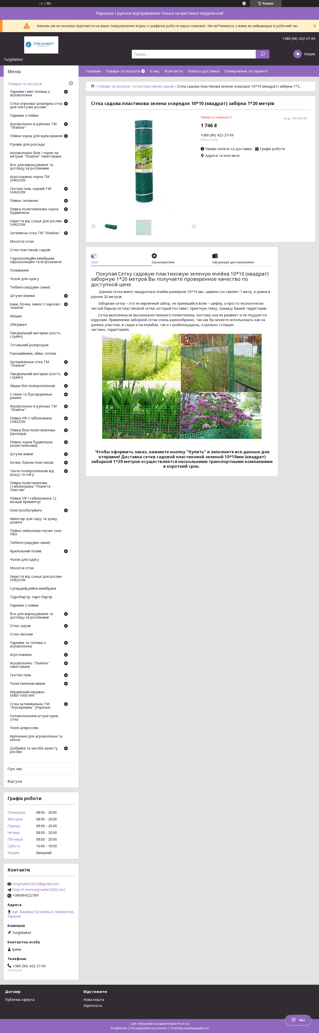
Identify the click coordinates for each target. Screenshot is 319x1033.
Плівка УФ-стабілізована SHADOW (31, 420)
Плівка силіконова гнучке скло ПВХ (36, 532)
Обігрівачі (18, 325)
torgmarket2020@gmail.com (35, 884)
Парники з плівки (24, 116)
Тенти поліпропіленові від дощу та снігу (32, 473)
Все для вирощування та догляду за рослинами (31, 167)
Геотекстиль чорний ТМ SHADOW (30, 190)
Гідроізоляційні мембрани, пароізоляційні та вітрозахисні (36, 260)
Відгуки (14, 781)
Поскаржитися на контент (148, 1028)
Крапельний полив (25, 551)
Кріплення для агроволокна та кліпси (36, 738)
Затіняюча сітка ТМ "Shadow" (35, 233)
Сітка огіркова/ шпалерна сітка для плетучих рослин (36, 105)
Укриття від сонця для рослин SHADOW (36, 223)
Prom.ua (183, 1024)
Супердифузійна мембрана (33, 589)
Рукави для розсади (27, 145)
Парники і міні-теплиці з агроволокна (30, 93)
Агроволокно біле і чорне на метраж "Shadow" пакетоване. (36, 155)
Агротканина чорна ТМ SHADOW (29, 178)
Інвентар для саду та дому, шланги (34, 520)
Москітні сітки (22, 242)
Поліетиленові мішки (27, 684)
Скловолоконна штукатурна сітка (34, 718)
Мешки (16, 316)
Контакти (174, 70)
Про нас (14, 768)
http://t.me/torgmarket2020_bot (38, 889)
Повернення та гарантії (246, 70)
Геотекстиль (20, 675)
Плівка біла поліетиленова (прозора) (32, 432)
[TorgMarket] (41, 44)
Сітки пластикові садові (153, 86)
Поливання (19, 271)
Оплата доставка (203, 70)
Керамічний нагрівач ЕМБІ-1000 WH (27, 694)
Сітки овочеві (21, 634)
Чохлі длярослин (24, 728)
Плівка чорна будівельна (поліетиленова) (31, 444)
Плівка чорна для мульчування (36, 136)
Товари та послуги (123, 70)
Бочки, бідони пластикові (31, 463)
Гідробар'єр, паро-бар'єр (31, 597)
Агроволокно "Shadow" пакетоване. (30, 665)
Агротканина (21, 655)
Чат (302, 1020)
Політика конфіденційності (189, 1028)
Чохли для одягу (24, 279)
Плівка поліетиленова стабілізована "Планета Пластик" (30, 486)
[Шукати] (262, 54)
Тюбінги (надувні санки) (30, 287)
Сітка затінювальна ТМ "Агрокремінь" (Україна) (30, 706)
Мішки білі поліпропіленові (32, 386)
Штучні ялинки (22, 296)
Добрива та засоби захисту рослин (34, 750)
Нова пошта (93, 999)
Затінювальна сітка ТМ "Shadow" (29, 364)
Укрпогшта (92, 1005)
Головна (93, 70)
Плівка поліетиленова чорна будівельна (34, 211)
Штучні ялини (21, 454)
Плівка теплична (24, 201)
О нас (155, 70)
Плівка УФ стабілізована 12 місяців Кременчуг (33, 500)
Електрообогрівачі (26, 511)
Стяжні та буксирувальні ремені (31, 396)
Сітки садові (20, 626)
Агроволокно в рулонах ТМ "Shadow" (33, 126)
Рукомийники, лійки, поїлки (33, 354)
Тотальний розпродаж (29, 345)
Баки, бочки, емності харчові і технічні (35, 306)
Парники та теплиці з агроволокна (28, 644)
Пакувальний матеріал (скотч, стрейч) (35, 335)
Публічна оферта (19, 999)
